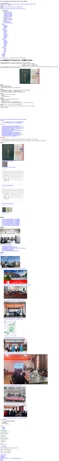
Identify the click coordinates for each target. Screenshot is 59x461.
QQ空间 (6, 119)
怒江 (21, 8)
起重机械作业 (6, 41)
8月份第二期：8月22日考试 (8, 18)
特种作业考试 (18, 6)
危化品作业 (5, 34)
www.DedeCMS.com (3, 454)
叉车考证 (5, 42)
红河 (15, 8)
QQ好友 (8, 119)
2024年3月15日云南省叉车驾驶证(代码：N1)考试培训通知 (11, 222)
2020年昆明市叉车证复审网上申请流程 (8, 203)
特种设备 (3, 39)
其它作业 (5, 38)
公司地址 (3, 428)
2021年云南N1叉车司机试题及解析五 (7, 185)
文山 (16, 8)
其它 (4, 52)
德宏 (19, 8)
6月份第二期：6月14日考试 (8, 15)
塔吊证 (5, 51)
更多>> (1, 254)
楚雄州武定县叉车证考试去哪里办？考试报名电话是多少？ (11, 133)
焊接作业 (5, 45)
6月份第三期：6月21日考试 (8, 14)
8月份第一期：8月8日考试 (8, 19)
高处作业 (5, 32)
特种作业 (3, 29)
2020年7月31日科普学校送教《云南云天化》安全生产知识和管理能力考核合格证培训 (13, 268)
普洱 (10, 8)
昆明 (1, 8)
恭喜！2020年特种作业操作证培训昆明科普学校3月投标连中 (13, 385)
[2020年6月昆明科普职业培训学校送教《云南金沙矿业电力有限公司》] (10, 336)
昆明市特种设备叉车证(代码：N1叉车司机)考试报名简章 (13, 122)
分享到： (1, 119)
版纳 (18, 8)
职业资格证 (5, 27)
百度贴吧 (22, 119)
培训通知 (3, 54)
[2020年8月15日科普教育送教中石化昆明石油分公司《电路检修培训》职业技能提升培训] (15, 283)
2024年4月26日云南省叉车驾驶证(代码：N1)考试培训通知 (11, 221)
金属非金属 (5, 37)
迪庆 (22, 8)
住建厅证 (5, 28)
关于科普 (3, 56)
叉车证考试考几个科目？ (6, 212)
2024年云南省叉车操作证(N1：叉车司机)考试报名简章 (10, 225)
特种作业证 (5, 25)
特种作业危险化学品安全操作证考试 (5, 244)
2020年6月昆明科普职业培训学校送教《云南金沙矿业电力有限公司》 (14, 337)
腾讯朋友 (19, 119)
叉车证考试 (14, 6)
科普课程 (3, 24)
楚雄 (12, 8)
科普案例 (2, 252)
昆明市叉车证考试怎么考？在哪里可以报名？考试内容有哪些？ (11, 130)
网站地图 (7, 3)
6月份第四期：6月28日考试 (8, 13)
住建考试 (3, 47)
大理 (13, 8)
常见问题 (3, 53)
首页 (2, 23)
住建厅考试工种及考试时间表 (8, 22)
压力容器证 (5, 6)
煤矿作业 (5, 36)
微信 (4, 119)
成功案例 (3, 55)
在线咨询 (1, 455)
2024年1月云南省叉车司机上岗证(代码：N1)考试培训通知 (11, 224)
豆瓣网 (25, 119)
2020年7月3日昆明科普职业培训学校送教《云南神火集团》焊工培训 (14, 300)
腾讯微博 (14, 119)
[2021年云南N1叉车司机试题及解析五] (13, 184)
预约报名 (1, 460)
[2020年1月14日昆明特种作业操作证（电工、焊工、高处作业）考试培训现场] (15, 416)
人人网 (17, 119)
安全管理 (5, 44)
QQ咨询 (1, 457)
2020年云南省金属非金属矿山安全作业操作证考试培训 (10, 250)
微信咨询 (11, 458)
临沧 (24, 8)
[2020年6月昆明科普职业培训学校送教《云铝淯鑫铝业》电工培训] (15, 317)
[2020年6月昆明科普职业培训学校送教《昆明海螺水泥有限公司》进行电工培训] (15, 351)
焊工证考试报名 (10, 6)
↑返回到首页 (2, 120)
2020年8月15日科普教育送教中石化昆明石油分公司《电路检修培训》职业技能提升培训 (17, 284)
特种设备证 (5, 26)
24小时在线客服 (3, 446)
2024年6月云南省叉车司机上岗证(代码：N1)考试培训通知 (11, 132)
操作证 (22, 6)
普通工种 (5, 48)
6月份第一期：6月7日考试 (8, 16)
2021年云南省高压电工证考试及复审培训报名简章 (9, 247)
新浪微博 (11, 119)
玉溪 (4, 8)
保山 (5, 8)
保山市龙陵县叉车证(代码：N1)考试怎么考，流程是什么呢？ (11, 128)
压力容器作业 (6, 43)
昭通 (7, 8)
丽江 (9, 8)
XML (5, 3)
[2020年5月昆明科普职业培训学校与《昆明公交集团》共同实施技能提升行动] (15, 402)
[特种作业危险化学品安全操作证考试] (10, 243)
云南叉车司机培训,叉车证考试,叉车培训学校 (9, 167)
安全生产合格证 (6, 35)
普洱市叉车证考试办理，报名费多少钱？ (8, 129)
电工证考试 (2, 6)
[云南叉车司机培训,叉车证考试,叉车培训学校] (5, 166)
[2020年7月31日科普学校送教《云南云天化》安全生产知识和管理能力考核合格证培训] (10, 267)
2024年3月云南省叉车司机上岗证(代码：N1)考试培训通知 (11, 223)
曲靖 (2, 8)
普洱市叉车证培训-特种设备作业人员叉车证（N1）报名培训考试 (12, 134)
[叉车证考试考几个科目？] (7, 211)
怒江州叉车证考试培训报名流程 (7, 131)
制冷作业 (5, 33)
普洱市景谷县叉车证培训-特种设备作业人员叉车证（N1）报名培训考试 (13, 127)
